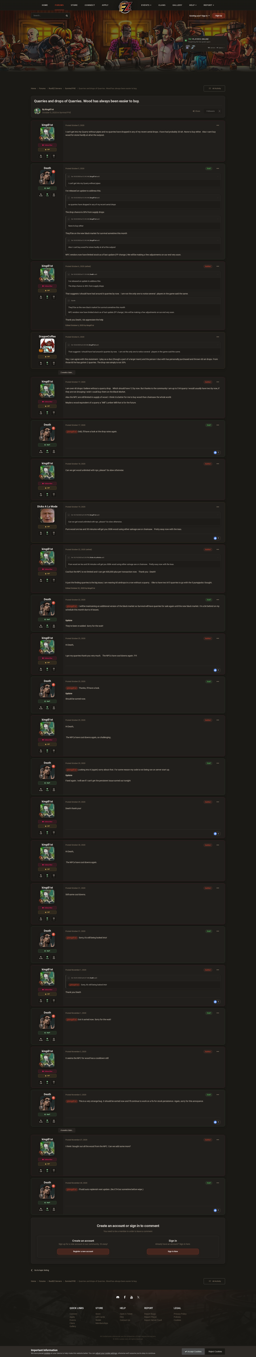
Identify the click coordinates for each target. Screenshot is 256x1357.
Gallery (73, 1326)
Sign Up (218, 16)
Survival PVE (65, 112)
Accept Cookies (194, 1351)
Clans (72, 1323)
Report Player (150, 1317)
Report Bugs (150, 1314)
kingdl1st (49, 109)
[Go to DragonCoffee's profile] (47, 345)
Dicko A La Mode (47, 506)
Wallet (98, 1320)
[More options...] (218, 125)
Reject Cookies (215, 1351)
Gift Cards (100, 1317)
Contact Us (125, 1320)
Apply (72, 1317)
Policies (177, 1317)
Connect (73, 1314)
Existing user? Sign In (198, 16)
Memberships (102, 1323)
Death (47, 168)
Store (98, 1314)
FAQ (122, 1317)
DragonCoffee (47, 336)
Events (73, 1320)
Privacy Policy (180, 1314)
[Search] (67, 15)
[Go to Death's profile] (47, 177)
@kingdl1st (71, 431)
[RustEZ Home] (126, 7)
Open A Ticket (126, 1314)
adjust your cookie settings (106, 1353)
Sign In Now (173, 1251)
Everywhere (57, 15)
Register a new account (83, 1251)
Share (197, 111)
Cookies (177, 1320)
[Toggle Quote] (68, 176)
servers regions (215, 48)
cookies (47, 1353)
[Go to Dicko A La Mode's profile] (47, 515)
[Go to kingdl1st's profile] (37, 111)
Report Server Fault (153, 1320)
